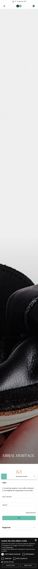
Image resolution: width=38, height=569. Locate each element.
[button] (19, 562)
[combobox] (36, 540)
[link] (33, 6)
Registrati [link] (6, 527)
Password (4, 505)
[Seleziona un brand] (19, 6)
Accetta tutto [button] (10, 565)
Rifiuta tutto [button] (28, 565)
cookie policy (9, 547)
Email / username (6, 497)
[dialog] (19, 553)
